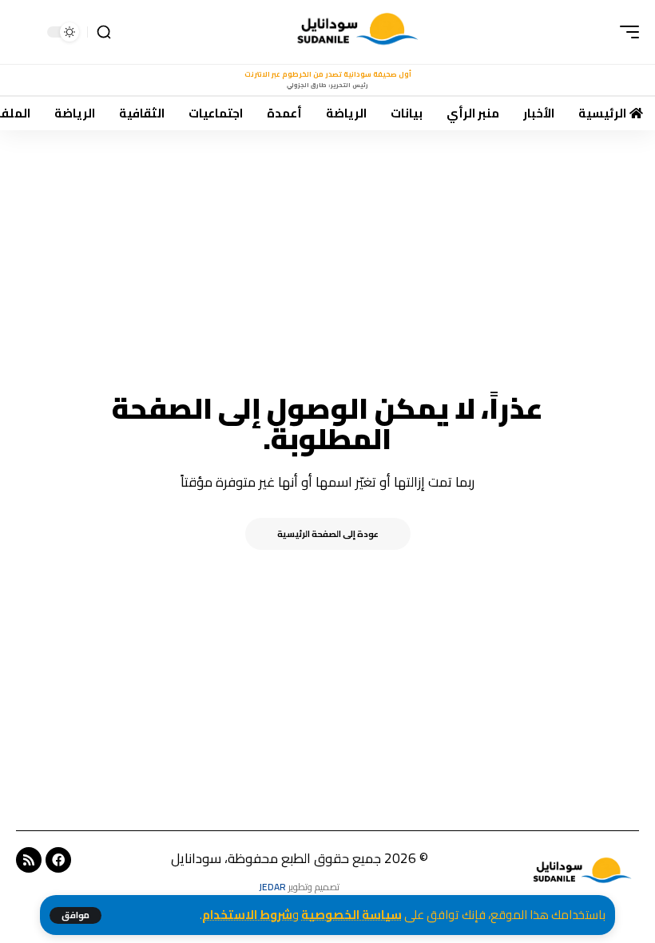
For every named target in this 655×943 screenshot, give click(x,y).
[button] (75, 915)
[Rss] (29, 860)
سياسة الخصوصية (351, 914)
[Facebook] (58, 860)
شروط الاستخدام (247, 914)
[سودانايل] (359, 32)
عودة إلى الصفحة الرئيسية (328, 534)
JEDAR (272, 886)
